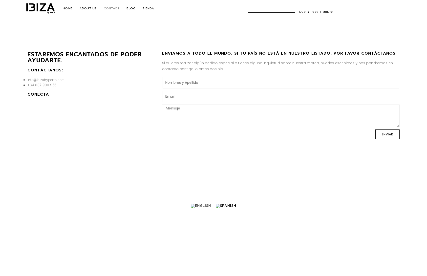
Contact (112, 8)
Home (67, 8)
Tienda (148, 8)
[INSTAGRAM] (39, 104)
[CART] (380, 12)
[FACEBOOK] (30, 104)
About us (88, 8)
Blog (131, 8)
